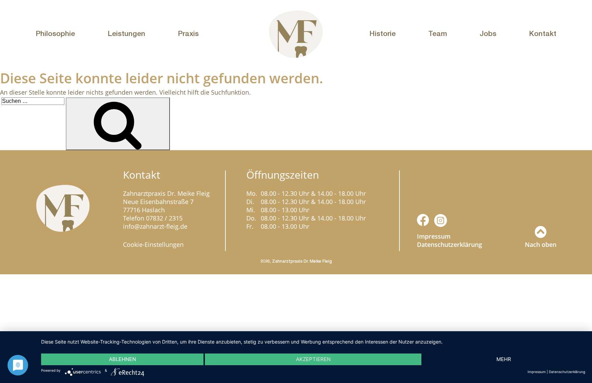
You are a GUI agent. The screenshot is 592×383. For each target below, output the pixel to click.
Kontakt (542, 33)
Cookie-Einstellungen (153, 244)
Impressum (434, 236)
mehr (503, 359)
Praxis (188, 33)
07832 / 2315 (164, 218)
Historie (382, 33)
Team (437, 33)
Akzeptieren (313, 359)
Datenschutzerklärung (449, 244)
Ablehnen (122, 359)
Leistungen (126, 33)
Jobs (488, 33)
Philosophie (55, 33)
